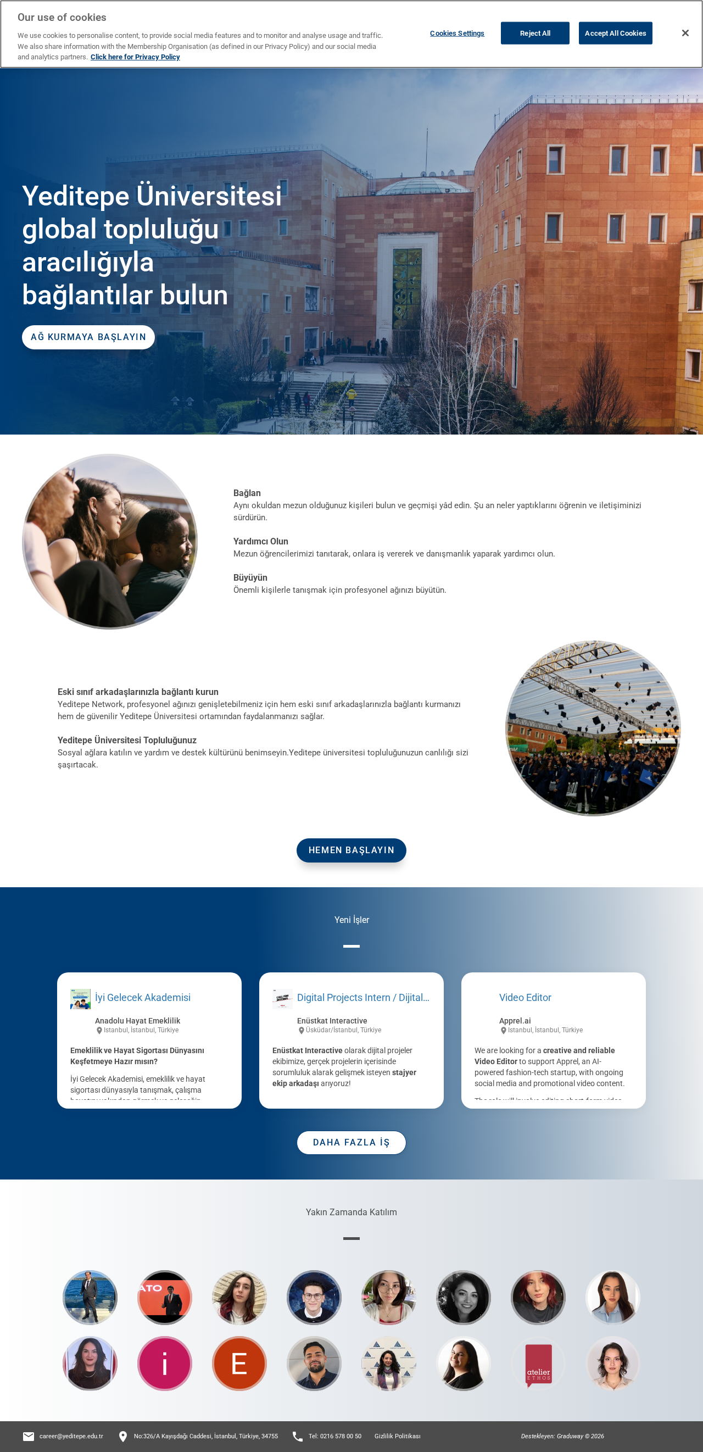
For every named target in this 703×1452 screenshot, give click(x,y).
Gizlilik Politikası (398, 1436)
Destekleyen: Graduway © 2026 (562, 1436)
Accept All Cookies (615, 33)
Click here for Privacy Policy (135, 57)
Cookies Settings (457, 33)
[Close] (685, 33)
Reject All (535, 33)
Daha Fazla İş (351, 1142)
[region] (351, 34)
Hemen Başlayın (351, 850)
